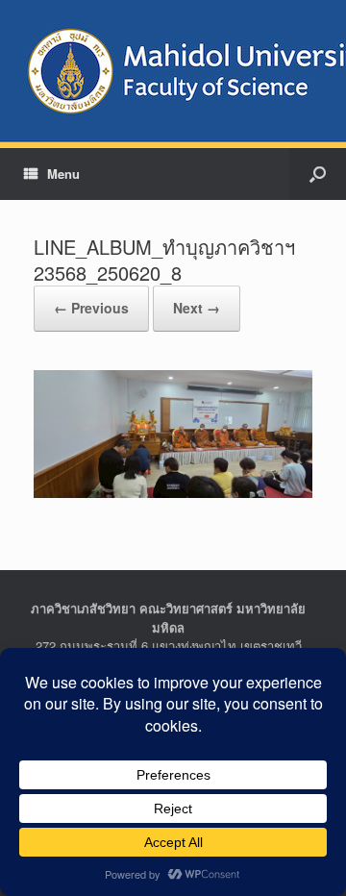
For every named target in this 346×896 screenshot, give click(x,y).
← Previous (91, 307)
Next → (196, 307)
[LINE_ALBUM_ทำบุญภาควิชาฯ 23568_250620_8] (173, 432)
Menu (63, 173)
